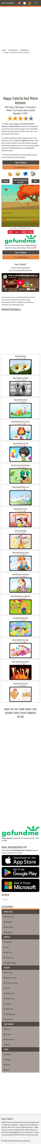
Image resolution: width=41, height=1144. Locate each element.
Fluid (30, 232)
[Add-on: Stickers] (25, 174)
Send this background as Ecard (20, 181)
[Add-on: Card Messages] (33, 174)
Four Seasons (13, 50)
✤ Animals (7, 1054)
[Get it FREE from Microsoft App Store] (20, 885)
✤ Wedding (8, 932)
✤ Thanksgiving (9, 1014)
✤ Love (6, 947)
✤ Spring (7, 1029)
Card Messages (19, 157)
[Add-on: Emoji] (18, 174)
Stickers (10, 157)
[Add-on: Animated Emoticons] (10, 174)
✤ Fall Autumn (9, 1039)
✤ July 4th (7, 1004)
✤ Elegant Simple (10, 963)
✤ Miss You (8, 952)
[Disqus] (20, 744)
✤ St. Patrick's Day (10, 983)
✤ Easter (7, 988)
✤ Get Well (8, 942)
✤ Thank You (8, 958)
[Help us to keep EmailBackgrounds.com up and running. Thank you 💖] (20, 239)
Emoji (4, 157)
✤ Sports (7, 1070)
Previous (5, 181)
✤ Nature (7, 1065)
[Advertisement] (20, 27)
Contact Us (26, 1141)
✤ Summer (7, 1034)
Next (35, 181)
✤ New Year (8, 972)
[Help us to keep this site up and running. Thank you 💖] (20, 831)
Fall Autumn (24, 50)
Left (10, 232)
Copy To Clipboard (20, 162)
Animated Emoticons (29, 155)
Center (17, 232)
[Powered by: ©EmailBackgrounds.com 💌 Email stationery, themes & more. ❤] (20, 198)
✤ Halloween (8, 1009)
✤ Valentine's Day (10, 978)
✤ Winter (7, 1045)
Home (4, 50)
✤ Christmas (8, 1019)
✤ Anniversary (9, 917)
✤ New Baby (8, 927)
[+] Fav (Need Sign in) (21, 167)
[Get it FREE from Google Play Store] (20, 872)
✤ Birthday (8, 922)
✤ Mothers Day (9, 993)
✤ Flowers (7, 1059)
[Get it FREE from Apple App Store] (20, 860)
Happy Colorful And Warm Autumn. (16, 52)
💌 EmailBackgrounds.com (24, 228)
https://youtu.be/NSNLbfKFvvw (20, 270)
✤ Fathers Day (9, 998)
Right (24, 232)
